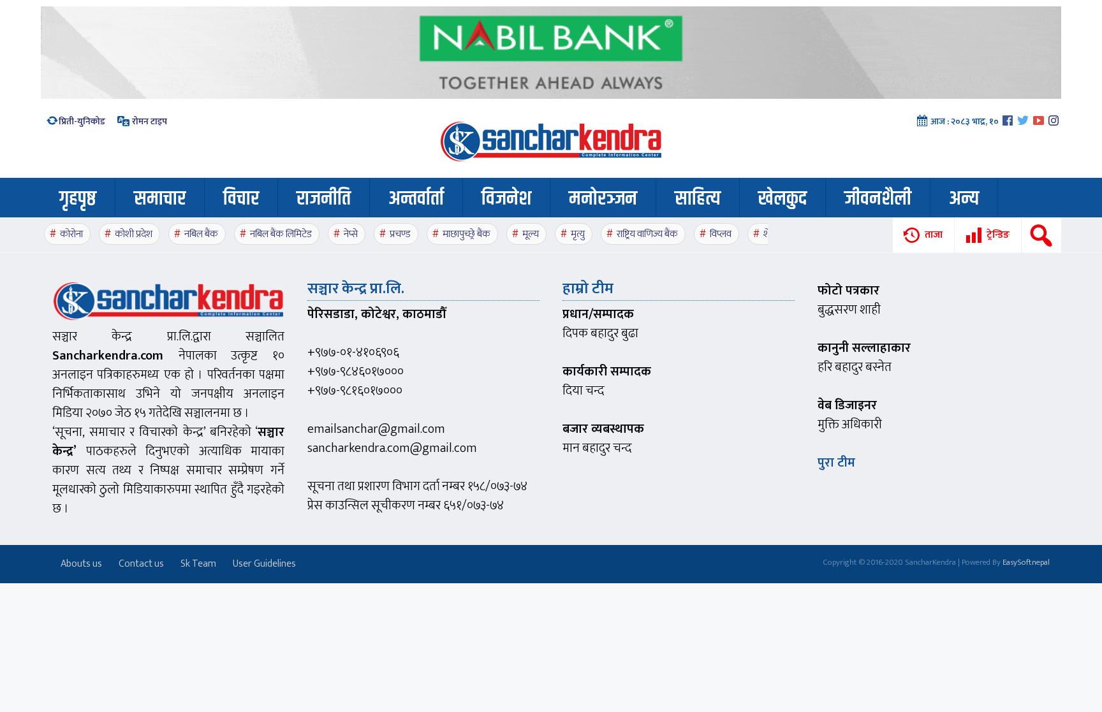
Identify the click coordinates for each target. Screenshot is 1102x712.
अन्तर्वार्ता (416, 199)
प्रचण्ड (400, 234)
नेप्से (351, 234)
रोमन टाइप (148, 121)
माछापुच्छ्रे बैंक (466, 234)
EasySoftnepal (1026, 562)
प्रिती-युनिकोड (82, 121)
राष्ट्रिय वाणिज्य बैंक (647, 234)
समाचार (160, 199)
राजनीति (324, 199)
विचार (241, 199)
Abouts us (81, 563)
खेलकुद (782, 199)
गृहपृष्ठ (77, 199)
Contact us (141, 563)
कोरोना (71, 234)
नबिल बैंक (201, 234)
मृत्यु (578, 234)
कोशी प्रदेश (133, 234)
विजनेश (506, 199)
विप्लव (720, 234)
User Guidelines (264, 563)
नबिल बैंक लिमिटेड (281, 234)
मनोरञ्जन (603, 199)
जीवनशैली (877, 199)
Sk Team (198, 563)
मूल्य (530, 234)
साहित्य (698, 199)
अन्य (964, 199)
